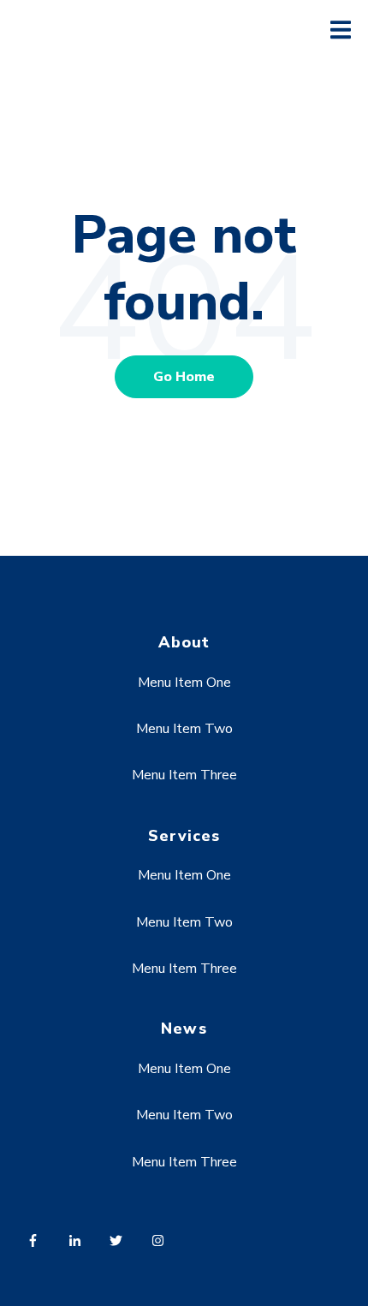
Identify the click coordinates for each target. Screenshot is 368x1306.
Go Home (184, 376)
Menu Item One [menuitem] (184, 682)
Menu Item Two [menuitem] (184, 728)
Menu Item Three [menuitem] (184, 775)
